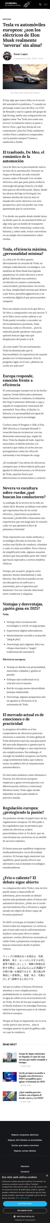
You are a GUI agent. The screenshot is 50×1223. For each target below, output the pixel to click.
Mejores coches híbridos (25, 1151)
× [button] (47, 1176)
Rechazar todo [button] (25, 1210)
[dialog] (25, 1198)
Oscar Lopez (21, 54)
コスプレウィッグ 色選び (30, 967)
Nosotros (25, 1166)
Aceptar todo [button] (25, 1203)
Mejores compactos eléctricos (25, 1135)
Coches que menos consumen (25, 1145)
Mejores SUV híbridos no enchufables (25, 1140)
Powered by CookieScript (25, 1220)
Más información (23, 1198)
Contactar (25, 1171)
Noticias (7, 19)
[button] (25, 1216)
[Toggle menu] (45, 4)
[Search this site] (40, 4)
